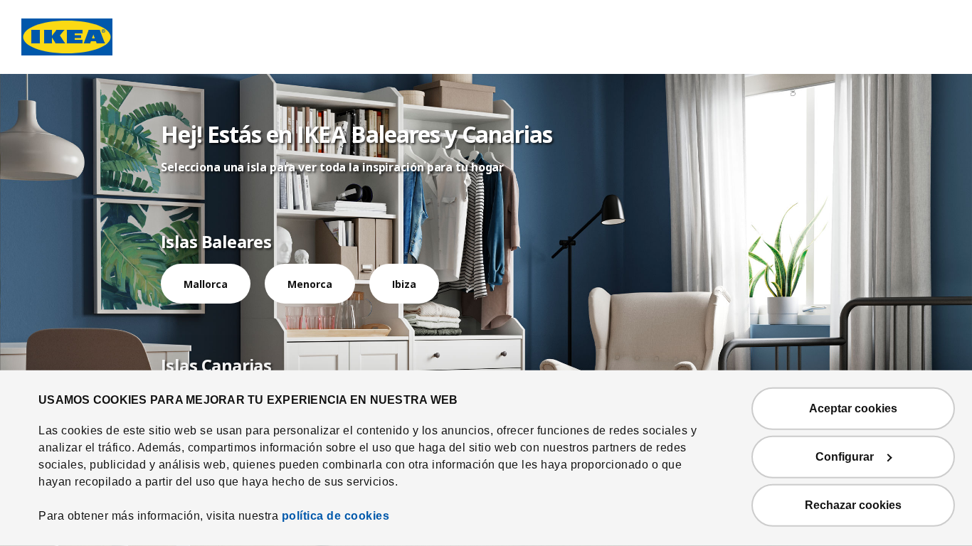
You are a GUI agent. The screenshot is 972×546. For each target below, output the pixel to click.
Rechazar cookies (853, 505)
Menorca (309, 284)
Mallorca (206, 284)
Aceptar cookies (853, 408)
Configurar (844, 457)
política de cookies (336, 516)
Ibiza (404, 284)
